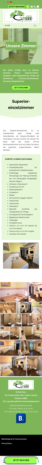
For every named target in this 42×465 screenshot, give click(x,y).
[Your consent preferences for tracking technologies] (38, 461)
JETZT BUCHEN (21, 88)
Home (7, 25)
